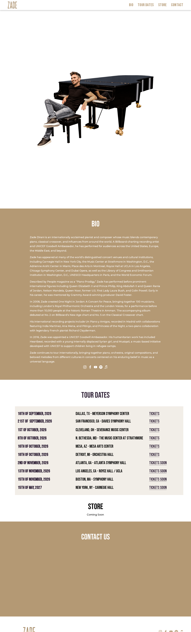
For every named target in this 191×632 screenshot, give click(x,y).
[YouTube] (95, 367)
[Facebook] (90, 367)
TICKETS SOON (158, 462)
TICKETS (154, 421)
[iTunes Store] (106, 367)
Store (162, 5)
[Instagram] (85, 367)
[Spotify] (100, 367)
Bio (131, 5)
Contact (177, 5)
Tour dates (146, 5)
